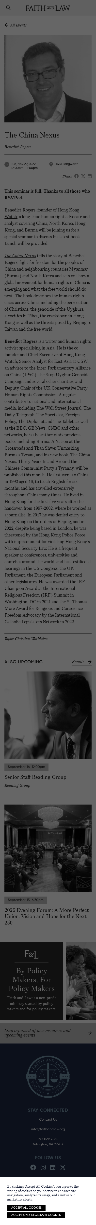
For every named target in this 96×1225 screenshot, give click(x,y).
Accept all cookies (26, 1207)
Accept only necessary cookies (36, 1215)
